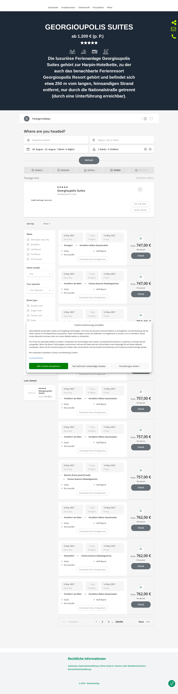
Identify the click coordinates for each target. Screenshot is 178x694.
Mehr (110, 7)
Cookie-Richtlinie (36, 358)
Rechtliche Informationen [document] (87, 659)
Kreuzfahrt (98, 7)
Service (118, 666)
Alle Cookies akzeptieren (48, 366)
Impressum (73, 666)
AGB (125, 666)
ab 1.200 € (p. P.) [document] (88, 36)
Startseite (53, 7)
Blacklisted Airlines (136, 666)
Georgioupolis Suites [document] (89, 27)
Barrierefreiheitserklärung (79, 669)
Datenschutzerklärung (89, 666)
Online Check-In (107, 666)
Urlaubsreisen (68, 7)
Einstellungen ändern (129, 366)
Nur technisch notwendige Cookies (89, 366)
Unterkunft (84, 7)
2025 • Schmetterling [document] (89, 683)
